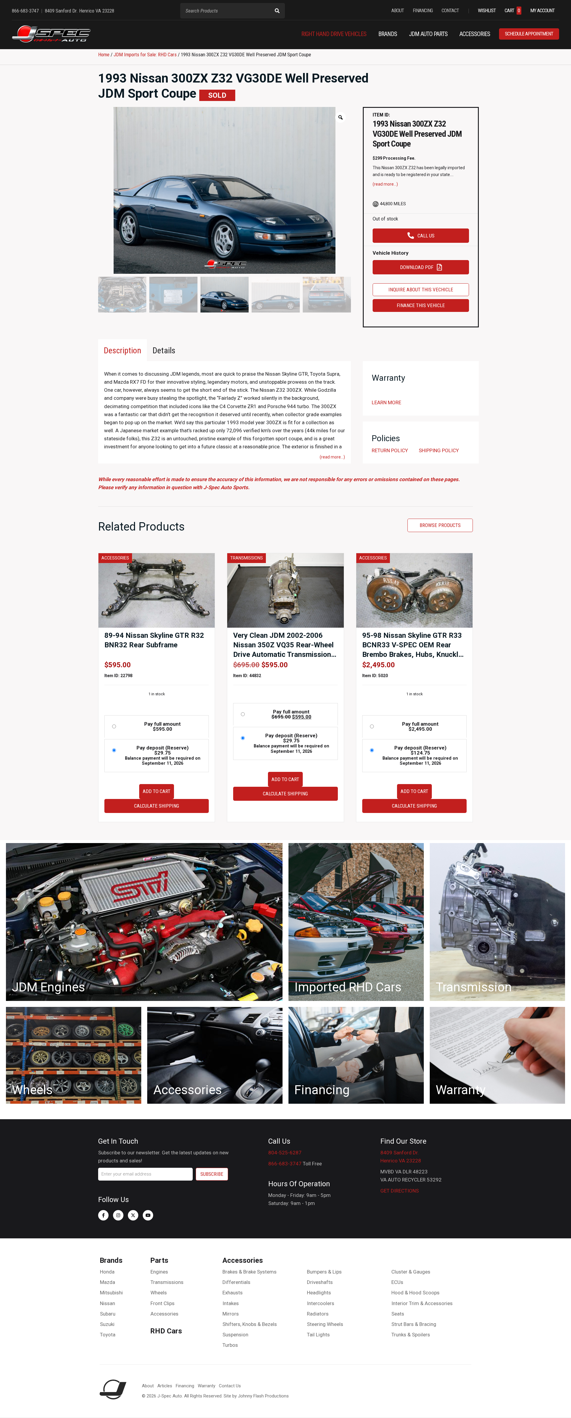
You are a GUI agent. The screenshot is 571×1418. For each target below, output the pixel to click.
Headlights (319, 1293)
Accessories (164, 1314)
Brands (111, 1260)
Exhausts (232, 1293)
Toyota (107, 1335)
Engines (159, 1272)
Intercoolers (320, 1303)
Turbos (230, 1345)
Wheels (158, 1293)
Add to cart (156, 791)
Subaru (107, 1314)
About (148, 1386)
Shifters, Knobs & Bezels (249, 1324)
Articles (164, 1386)
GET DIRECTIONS (399, 1191)
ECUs (397, 1282)
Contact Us (230, 1386)
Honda (107, 1272)
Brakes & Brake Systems (249, 1272)
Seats (397, 1314)
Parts (159, 1260)
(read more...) (385, 184)
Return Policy (390, 450)
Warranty (206, 1386)
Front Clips (162, 1303)
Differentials (236, 1282)
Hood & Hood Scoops (415, 1293)
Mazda (107, 1282)
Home (103, 54)
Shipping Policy (439, 450)
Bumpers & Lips (324, 1272)
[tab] (122, 350)
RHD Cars (166, 1331)
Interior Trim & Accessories (422, 1303)
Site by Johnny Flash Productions (256, 1396)
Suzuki (107, 1324)
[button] (103, 1215)
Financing (185, 1386)
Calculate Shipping (156, 806)
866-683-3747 (285, 1164)
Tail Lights (318, 1335)
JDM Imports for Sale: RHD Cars (145, 54)
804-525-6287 (285, 1153)
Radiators (318, 1314)
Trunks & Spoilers (410, 1335)
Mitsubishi (111, 1293)
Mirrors (230, 1314)
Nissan (107, 1303)
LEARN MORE (386, 402)
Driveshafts (320, 1282)
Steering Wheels (325, 1324)
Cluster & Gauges (410, 1272)
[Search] (277, 10)
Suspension (235, 1335)
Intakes (230, 1303)
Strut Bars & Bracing (413, 1324)
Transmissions (166, 1282)
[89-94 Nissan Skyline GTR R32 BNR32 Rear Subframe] (156, 590)
